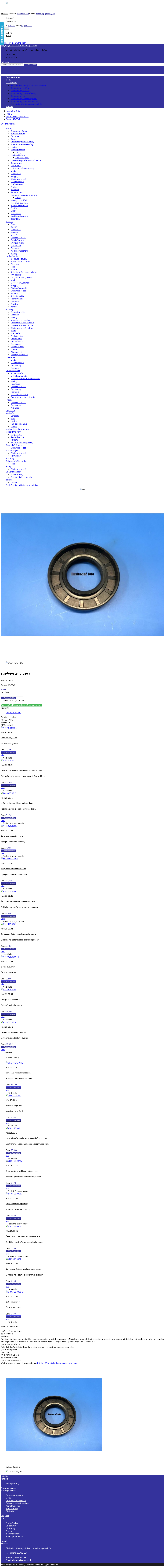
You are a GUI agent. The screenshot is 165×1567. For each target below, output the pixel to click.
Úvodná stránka (8, 123)
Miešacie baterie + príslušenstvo (25, 378)
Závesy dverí (16, 352)
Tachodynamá (17, 298)
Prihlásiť (9, 18)
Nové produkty (12, 1483)
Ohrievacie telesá (18, 179)
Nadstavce (15, 384)
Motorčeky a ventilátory (21, 320)
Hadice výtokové (18, 155)
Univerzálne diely (13, 471)
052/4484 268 (23, 13)
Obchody (10, 1511)
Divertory (15, 264)
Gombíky (15, 314)
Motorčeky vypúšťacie (21, 282)
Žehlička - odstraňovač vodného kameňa (18, 901)
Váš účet (5, 1515)
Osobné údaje (12, 1523)
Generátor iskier (18, 312)
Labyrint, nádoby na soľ (21, 277)
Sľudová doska (17, 437)
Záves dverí (16, 213)
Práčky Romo (17, 184)
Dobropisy (10, 1528)
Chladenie (10, 357)
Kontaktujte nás (13, 1506)
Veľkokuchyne (12, 450)
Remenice (15, 189)
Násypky (14, 176)
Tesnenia (15, 248)
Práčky (9, 128)
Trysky (14, 349)
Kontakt (4, 13)
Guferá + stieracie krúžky (22, 144)
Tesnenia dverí (17, 346)
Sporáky (9, 309)
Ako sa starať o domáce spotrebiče (26, 104)
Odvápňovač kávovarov (10, 999)
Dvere (13, 139)
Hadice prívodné (18, 149)
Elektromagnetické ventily (22, 141)
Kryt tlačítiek (16, 274)
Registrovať (11, 21)
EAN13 (4, 722)
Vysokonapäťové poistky (22, 442)
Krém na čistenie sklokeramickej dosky (17, 803)
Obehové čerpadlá (19, 288)
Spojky (18, 152)
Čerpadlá (15, 136)
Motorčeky (16, 173)
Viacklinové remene (19, 205)
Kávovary (10, 458)
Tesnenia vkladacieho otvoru (24, 195)
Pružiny (14, 187)
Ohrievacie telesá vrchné (22, 328)
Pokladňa (6, 62)
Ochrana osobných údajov (17, 1503)
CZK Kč (9, 33)
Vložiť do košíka (8, 698)
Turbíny (14, 304)
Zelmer (9, 479)
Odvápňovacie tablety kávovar (14, 1032)
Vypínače (15, 408)
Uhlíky (13, 211)
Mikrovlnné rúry (13, 431)
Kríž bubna (16, 165)
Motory (14, 235)
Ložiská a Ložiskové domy (22, 168)
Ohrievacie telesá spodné (22, 325)
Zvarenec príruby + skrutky (23, 397)
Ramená (14, 293)
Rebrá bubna (16, 192)
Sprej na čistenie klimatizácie (13, 868)
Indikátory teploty (19, 376)
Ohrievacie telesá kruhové (22, 322)
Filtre (13, 224)
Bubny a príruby (18, 133)
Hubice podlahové (19, 424)
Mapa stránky (12, 1508)
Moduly (14, 171)
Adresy (9, 1531)
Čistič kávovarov (8, 967)
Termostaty (16, 245)
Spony (18, 197)
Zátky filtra (15, 219)
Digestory (10, 410)
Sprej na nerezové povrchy (12, 836)
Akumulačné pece (14, 445)
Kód (3, 680)
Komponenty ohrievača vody (23, 93)
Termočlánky (17, 341)
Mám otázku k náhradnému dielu (21, 705)
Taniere (14, 439)
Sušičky (9, 221)
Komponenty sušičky (20, 90)
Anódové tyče (17, 373)
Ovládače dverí (17, 181)
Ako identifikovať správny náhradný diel (28, 85)
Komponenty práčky (20, 88)
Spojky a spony (22, 157)
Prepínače (15, 333)
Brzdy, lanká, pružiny (20, 261)
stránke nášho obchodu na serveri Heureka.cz (57, 1363)
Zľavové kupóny (13, 1533)
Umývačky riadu (13, 256)
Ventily (14, 306)
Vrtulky (14, 253)
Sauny (8, 466)
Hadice (14, 147)
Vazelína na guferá (9, 738)
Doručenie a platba (14, 1495)
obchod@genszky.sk (45, 13)
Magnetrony (16, 434)
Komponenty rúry (19, 96)
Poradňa (11, 82)
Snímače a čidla (17, 243)
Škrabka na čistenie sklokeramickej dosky (18, 934)
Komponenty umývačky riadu (24, 98)
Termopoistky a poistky (21, 477)
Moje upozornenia (14, 1536)
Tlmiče (14, 208)
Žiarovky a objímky (19, 354)
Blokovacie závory (19, 131)
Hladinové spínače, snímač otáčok (26, 160)
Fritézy (9, 400)
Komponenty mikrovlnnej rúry (24, 101)
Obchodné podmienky (16, 1500)
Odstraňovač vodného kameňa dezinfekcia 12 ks (21, 770)
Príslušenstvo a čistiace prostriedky (22, 485)
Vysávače (10, 413)
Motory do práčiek (19, 200)
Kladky (14, 227)
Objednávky (11, 1525)
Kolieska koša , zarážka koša (23, 272)
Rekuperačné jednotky (16, 461)
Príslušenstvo (17, 336)
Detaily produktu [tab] (13, 712)
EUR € (8, 35)
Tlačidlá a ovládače (19, 203)
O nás (8, 80)
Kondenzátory (17, 163)
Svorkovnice (16, 338)
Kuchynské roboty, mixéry (17, 429)
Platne (13, 330)
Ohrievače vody (13, 370)
